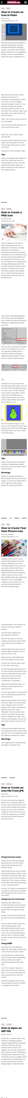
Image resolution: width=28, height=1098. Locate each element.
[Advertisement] (14, 77)
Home (3, 8)
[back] (2, 2)
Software (9, 208)
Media (8, 8)
